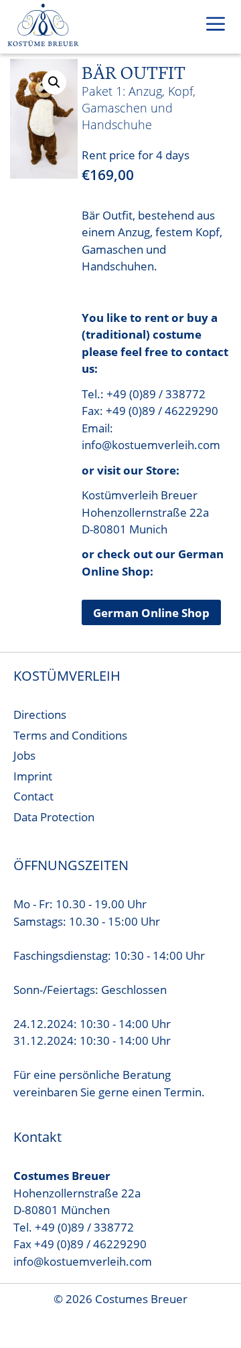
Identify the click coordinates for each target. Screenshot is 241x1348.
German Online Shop (151, 612)
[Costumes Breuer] (43, 27)
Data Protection (53, 817)
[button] (54, 82)
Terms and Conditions (70, 735)
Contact (33, 796)
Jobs (24, 755)
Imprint (32, 776)
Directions (39, 714)
